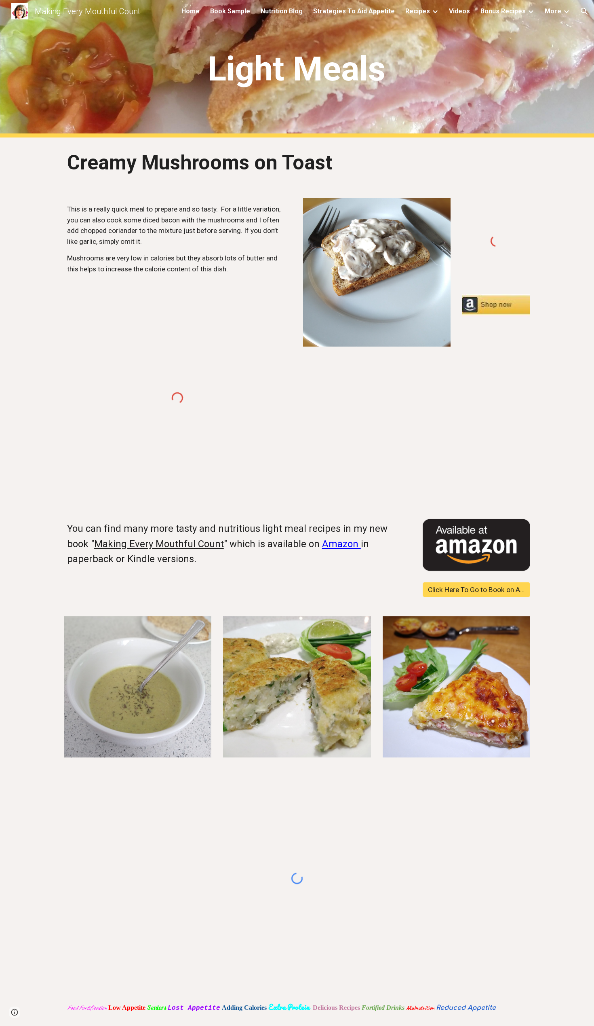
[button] (584, 11)
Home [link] (190, 11)
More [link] (553, 11)
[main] (297, 68)
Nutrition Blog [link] (282, 11)
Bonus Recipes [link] (503, 11)
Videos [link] (459, 11)
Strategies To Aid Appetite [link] (354, 11)
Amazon (341, 544)
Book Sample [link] (230, 11)
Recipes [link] (417, 11)
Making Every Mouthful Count (159, 544)
